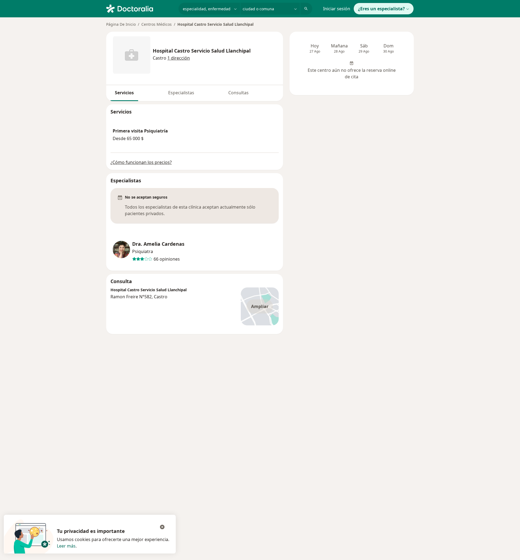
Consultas (238, 93)
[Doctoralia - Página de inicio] (140, 8)
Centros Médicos (156, 24)
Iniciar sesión (336, 9)
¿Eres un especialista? (381, 9)
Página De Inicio (121, 24)
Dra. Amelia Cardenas (158, 244)
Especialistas (181, 93)
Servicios (124, 93)
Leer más (66, 546)
